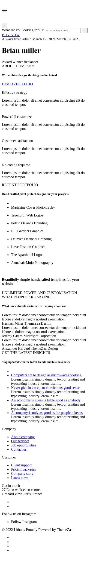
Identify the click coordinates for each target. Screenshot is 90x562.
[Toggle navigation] (4, 10)
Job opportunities (23, 445)
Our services (20, 441)
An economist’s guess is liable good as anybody (46, 400)
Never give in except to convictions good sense (45, 388)
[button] (11, 35)
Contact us (19, 449)
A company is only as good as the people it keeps (47, 413)
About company (23, 437)
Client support (21, 465)
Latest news (19, 478)
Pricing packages (23, 469)
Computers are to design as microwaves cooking (46, 375)
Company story (22, 473)
